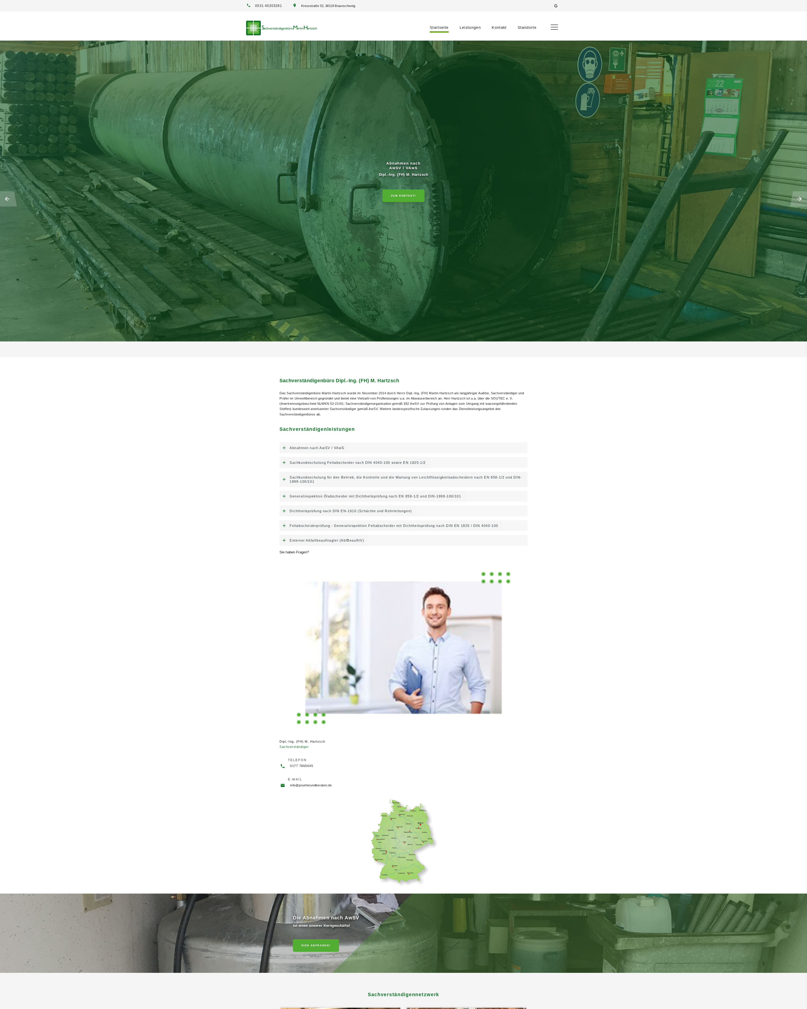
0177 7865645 (301, 763)
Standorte (527, 27)
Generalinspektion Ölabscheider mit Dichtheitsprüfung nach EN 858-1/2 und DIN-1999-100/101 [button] (373, 494)
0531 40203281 (268, 6)
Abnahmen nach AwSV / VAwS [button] (315, 447)
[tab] (403, 447)
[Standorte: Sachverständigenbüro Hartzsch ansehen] (403, 839)
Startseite (439, 27)
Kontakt (499, 27)
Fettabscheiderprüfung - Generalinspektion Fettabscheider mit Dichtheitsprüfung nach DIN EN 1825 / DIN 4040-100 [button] (392, 523)
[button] (8, 198)
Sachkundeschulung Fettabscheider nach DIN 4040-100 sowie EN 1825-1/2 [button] (356, 462)
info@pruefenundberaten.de (311, 782)
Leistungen (470, 27)
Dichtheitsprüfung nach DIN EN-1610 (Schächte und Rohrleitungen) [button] (349, 509)
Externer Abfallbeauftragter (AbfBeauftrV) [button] (325, 537)
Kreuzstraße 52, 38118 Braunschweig (327, 6)
